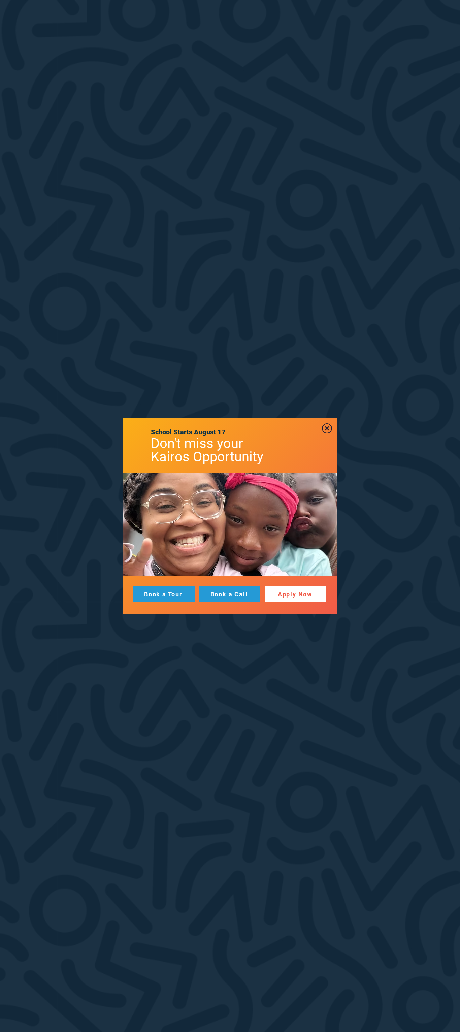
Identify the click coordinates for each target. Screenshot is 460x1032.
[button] (327, 428)
